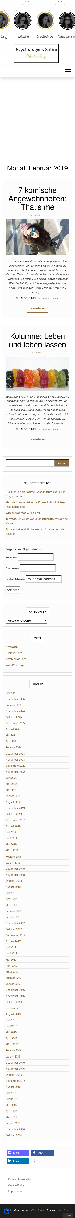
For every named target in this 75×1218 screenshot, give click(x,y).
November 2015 (15, 1068)
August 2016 (13, 1014)
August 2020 (13, 802)
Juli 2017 (11, 947)
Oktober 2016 (14, 1002)
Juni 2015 (11, 1099)
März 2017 (12, 971)
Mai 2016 (11, 1032)
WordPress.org (15, 665)
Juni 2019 (11, 838)
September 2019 (15, 820)
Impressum (15, 1191)
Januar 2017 (13, 984)
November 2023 (15, 759)
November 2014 (15, 1129)
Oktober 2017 (14, 929)
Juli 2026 (11, 693)
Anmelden (12, 647)
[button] (18, 1153)
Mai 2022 (11, 784)
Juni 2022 (11, 777)
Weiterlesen (38, 308)
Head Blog (63, 1210)
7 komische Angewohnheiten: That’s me (37, 198)
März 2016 (12, 1044)
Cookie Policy (16, 1185)
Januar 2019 (13, 862)
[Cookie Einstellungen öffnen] (6, 1213)
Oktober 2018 (14, 881)
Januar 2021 (13, 796)
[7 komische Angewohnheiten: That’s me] (37, 237)
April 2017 (11, 965)
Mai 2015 (11, 1105)
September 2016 (15, 1008)
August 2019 (13, 826)
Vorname (11, 557)
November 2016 (15, 996)
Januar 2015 (13, 1123)
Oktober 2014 (14, 1135)
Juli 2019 (11, 832)
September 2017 (15, 935)
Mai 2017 (11, 959)
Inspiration (36, 215)
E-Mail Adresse (15, 579)
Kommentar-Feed (16, 659)
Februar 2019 (13, 856)
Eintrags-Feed (14, 653)
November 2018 (15, 874)
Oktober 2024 (14, 717)
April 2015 (11, 1111)
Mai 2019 (11, 844)
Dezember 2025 (15, 699)
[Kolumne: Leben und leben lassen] (37, 373)
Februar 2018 (13, 911)
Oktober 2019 (14, 814)
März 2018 (12, 905)
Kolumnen (37, 352)
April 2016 (11, 1038)
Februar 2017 (13, 977)
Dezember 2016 (15, 990)
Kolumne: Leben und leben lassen (37, 339)
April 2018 (11, 899)
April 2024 (11, 741)
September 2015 (15, 1080)
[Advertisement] (37, 117)
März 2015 (12, 1117)
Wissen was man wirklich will (23, 513)
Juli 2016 (11, 1020)
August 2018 (13, 887)
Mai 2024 (11, 735)
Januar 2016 (13, 1056)
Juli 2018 (11, 893)
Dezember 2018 (15, 868)
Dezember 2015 (15, 1062)
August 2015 (13, 1087)
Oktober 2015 (14, 1074)
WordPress (38, 1210)
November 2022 (15, 771)
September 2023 (15, 765)
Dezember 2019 (15, 808)
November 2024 (15, 711)
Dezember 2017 (15, 923)
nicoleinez (29, 298)
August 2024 (13, 729)
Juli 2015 (11, 1093)
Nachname (12, 568)
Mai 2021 (11, 790)
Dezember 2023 (15, 753)
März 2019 (12, 850)
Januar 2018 (13, 917)
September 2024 (15, 723)
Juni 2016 (11, 1026)
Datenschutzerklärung (21, 1179)
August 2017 (13, 941)
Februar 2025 (13, 705)
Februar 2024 (13, 747)
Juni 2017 (11, 953)
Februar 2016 (13, 1050)
